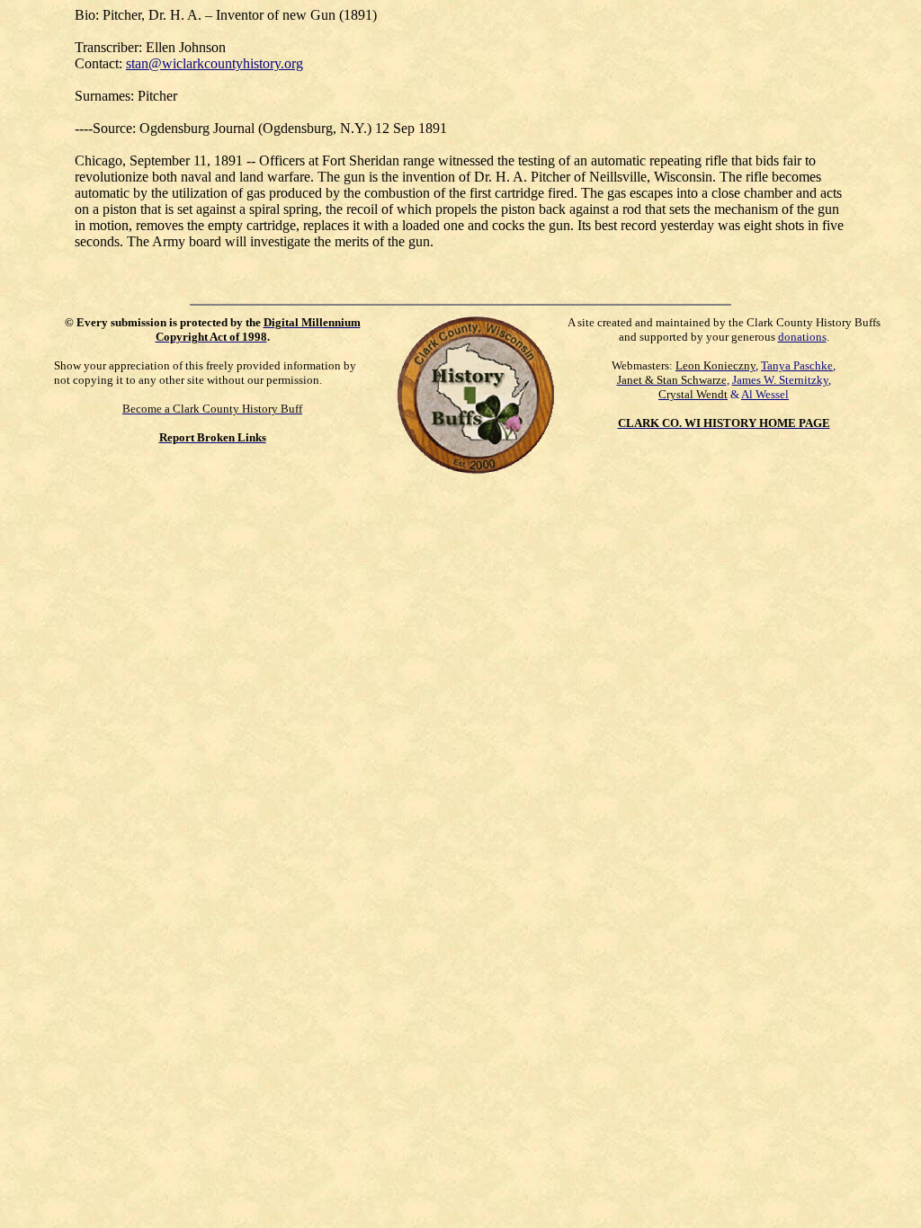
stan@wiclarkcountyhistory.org (214, 63)
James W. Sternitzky (780, 380)
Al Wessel (765, 394)
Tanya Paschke (797, 365)
